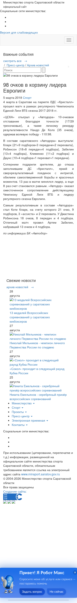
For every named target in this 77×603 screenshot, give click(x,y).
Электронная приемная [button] (29, 420)
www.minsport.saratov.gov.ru (40, 474)
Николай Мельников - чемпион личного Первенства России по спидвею (37, 345)
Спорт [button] (16, 407)
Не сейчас (57, 591)
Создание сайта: (15, 491)
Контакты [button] (18, 424)
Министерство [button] (22, 403)
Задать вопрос (32, 591)
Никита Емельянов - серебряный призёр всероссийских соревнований (38, 396)
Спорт (27, 97)
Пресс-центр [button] (21, 416)
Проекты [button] (18, 412)
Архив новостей (38, 65)
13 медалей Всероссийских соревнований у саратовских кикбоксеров (30, 317)
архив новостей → (20, 287)
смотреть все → (15, 61)
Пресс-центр (15, 65)
